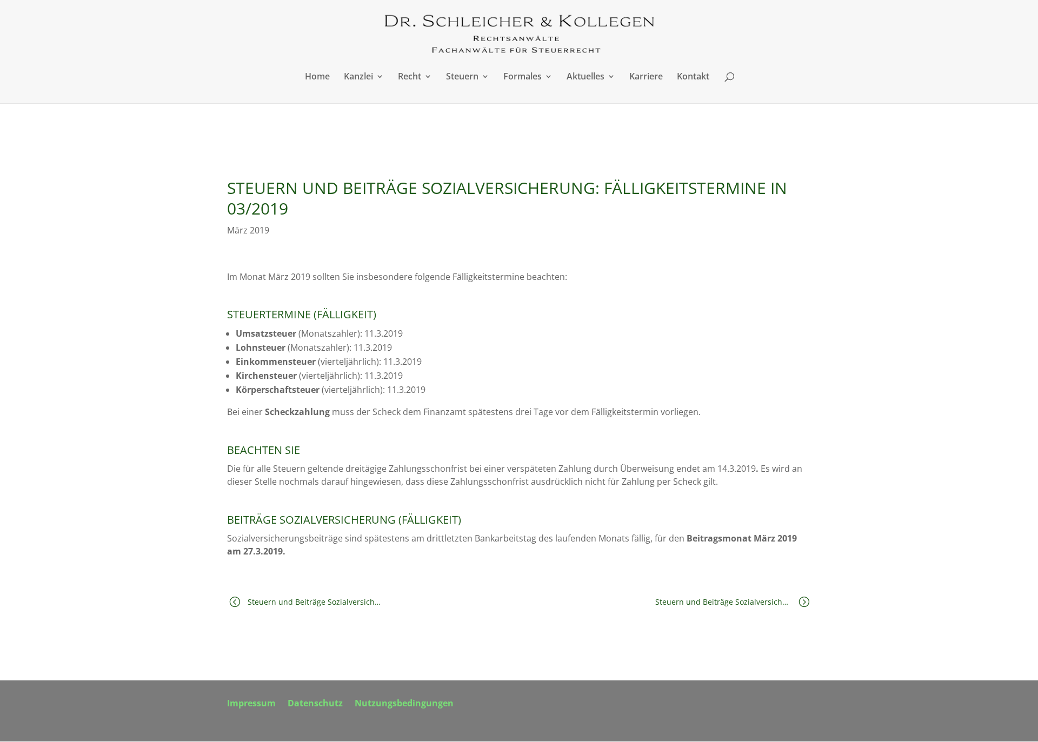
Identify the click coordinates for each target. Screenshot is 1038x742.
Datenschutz (315, 704)
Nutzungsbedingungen (404, 704)
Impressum (251, 704)
